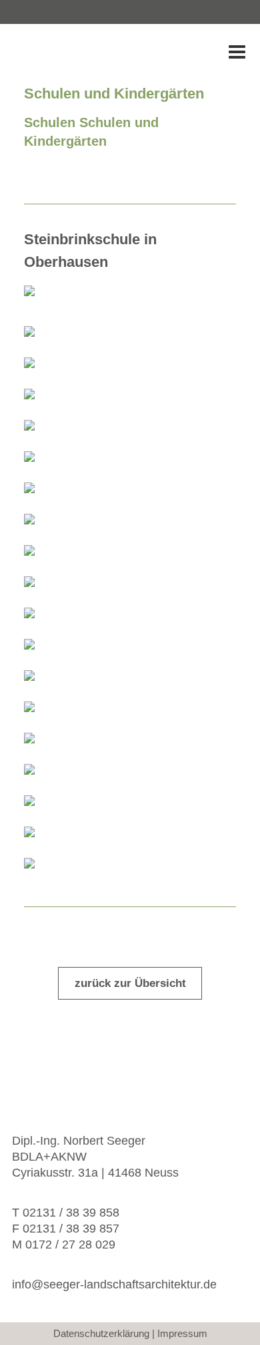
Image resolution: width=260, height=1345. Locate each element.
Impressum (182, 1333)
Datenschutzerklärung (101, 1333)
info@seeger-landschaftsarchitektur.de (114, 1284)
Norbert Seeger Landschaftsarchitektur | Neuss (91, 53)
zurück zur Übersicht (130, 983)
